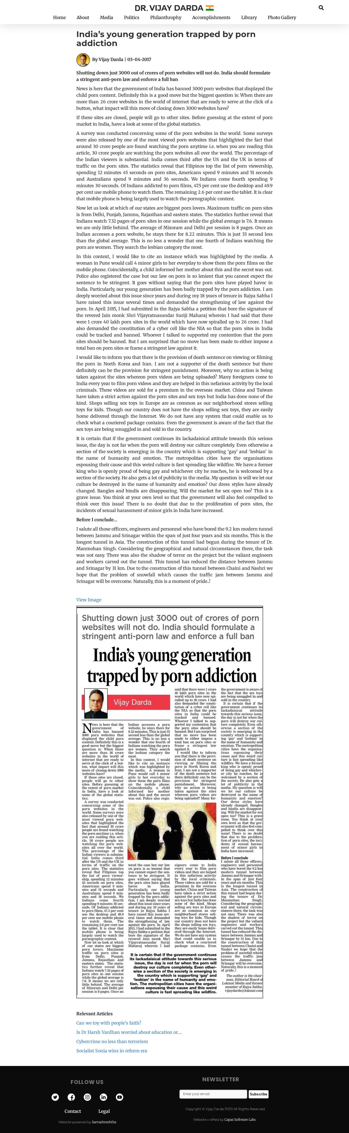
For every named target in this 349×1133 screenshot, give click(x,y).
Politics (131, 17)
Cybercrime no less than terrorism (112, 1041)
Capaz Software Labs (240, 1119)
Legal (104, 1111)
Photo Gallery (282, 17)
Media (106, 17)
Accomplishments (211, 17)
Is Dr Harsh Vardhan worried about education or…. (129, 1032)
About (83, 17)
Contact (81, 1111)
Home (59, 17)
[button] (321, 7)
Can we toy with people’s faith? (108, 1023)
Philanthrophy (165, 17)
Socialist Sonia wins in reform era (111, 1050)
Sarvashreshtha (104, 1122)
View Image (88, 599)
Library (249, 17)
